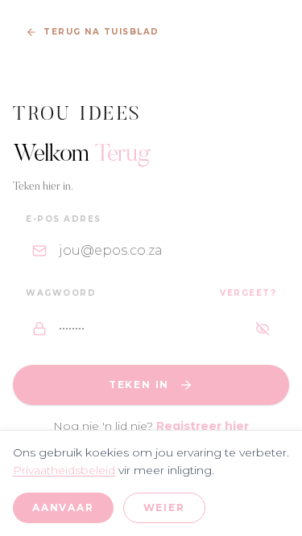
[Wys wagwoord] (262, 328)
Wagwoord (61, 293)
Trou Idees (78, 115)
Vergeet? (248, 293)
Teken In (139, 384)
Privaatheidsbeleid (64, 470)
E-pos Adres (63, 219)
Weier (164, 507)
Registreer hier (202, 426)
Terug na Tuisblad (101, 32)
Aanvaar (63, 507)
